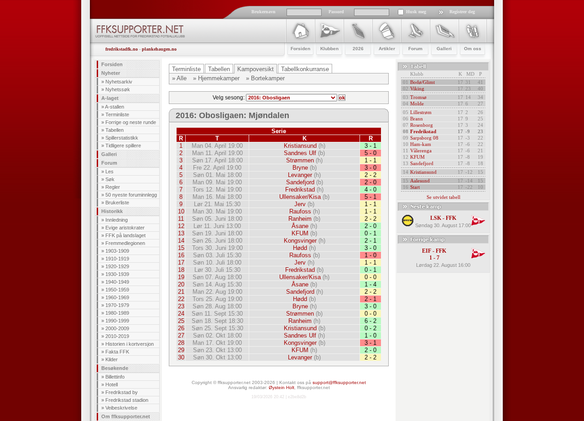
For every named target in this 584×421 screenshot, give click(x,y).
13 (181, 233)
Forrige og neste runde (130, 122)
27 (181, 335)
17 (181, 262)
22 (181, 299)
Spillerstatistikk (121, 137)
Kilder (111, 359)
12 (181, 226)
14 (181, 240)
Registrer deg (462, 11)
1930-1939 (117, 274)
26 (181, 328)
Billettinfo (115, 376)
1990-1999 (117, 320)
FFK (451, 218)
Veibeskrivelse (121, 408)
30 (181, 357)
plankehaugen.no (159, 49)
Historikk (112, 211)
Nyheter (110, 73)
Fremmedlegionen (125, 243)
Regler (112, 187)
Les (109, 171)
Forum (109, 163)
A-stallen (114, 106)
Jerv (300, 204)
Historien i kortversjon (129, 344)
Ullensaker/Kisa (300, 196)
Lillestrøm (421, 112)
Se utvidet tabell (443, 197)
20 (181, 284)
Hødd (300, 247)
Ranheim (300, 218)
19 (181, 277)
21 (181, 291)
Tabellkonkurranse (305, 69)
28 (181, 342)
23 (181, 306)
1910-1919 (117, 258)
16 (181, 255)
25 (181, 320)
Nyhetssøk (117, 89)
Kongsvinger (300, 240)
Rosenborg (421, 125)
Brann (416, 118)
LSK (435, 218)
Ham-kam (420, 144)
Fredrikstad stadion (126, 400)
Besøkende (114, 368)
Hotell (111, 384)
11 (181, 218)
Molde (417, 103)
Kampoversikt (255, 69)
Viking (417, 88)
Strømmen (300, 160)
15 (181, 247)
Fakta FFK (117, 351)
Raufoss (300, 211)
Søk (110, 179)
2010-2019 (117, 336)
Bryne (300, 167)
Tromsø (418, 97)
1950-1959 (117, 289)
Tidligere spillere (123, 145)
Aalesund (420, 180)
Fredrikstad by (121, 392)
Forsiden (112, 64)
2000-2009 (117, 328)
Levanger (300, 175)
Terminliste (117, 114)
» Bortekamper (265, 78)
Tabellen (114, 130)
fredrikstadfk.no (121, 49)
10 (181, 211)
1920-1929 (117, 266)
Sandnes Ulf (300, 153)
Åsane (300, 226)
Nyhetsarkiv (118, 81)
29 (181, 350)
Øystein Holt (281, 387)
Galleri (109, 154)
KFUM (300, 233)
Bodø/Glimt (422, 82)
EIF (426, 251)
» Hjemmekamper (216, 78)
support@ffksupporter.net (339, 382)
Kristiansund (300, 145)
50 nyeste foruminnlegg (131, 195)
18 (181, 269)
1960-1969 (117, 297)
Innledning (116, 220)
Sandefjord (300, 182)
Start (415, 187)
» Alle (179, 78)
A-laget (110, 98)
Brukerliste (117, 202)
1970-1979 (117, 305)
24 (181, 313)
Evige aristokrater (125, 227)
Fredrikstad (300, 189)
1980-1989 (117, 313)
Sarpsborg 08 (424, 137)
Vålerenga (421, 150)
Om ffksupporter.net (125, 416)
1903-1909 (117, 251)
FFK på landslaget (125, 235)
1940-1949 (117, 282)
